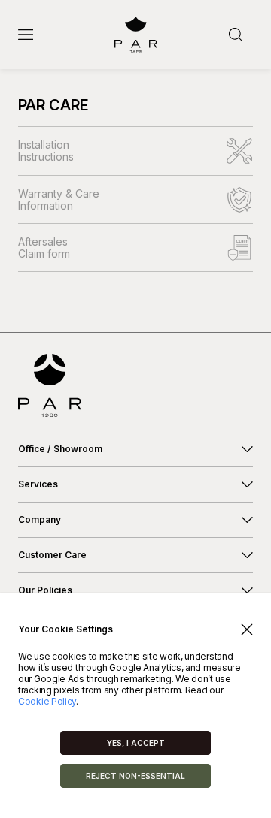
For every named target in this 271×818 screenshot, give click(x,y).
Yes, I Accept (136, 742)
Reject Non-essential (135, 775)
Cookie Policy (47, 701)
